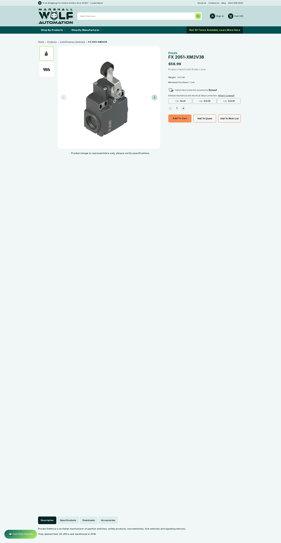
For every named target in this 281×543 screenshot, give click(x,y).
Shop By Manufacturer (85, 30)
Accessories (108, 520)
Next (154, 97)
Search (198, 16)
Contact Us (214, 3)
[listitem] (47, 53)
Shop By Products (52, 30)
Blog (224, 3)
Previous (64, 97)
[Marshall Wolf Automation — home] (55, 16)
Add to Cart (180, 118)
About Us (202, 3)
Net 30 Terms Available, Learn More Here (214, 30)
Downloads (89, 520)
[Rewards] (20, 534)
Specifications (68, 520)
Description (47, 520)
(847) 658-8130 (235, 3)
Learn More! (97, 3)
